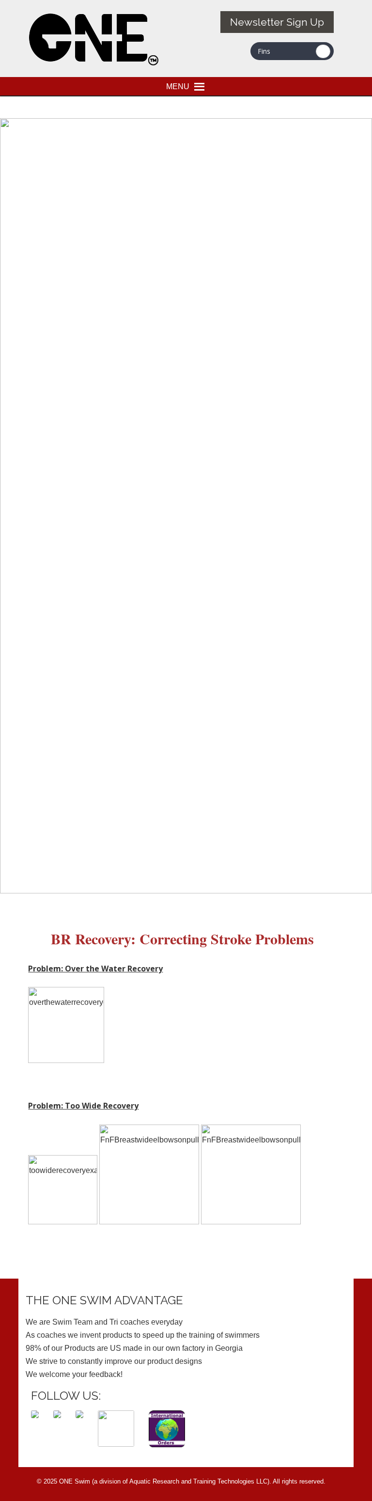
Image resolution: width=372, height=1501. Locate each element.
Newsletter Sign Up (277, 22)
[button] (177, 86)
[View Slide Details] (186, 891)
